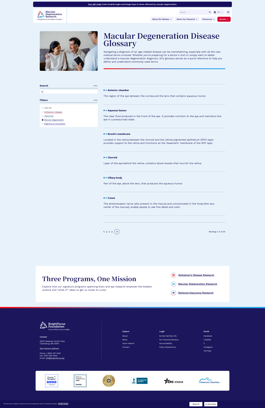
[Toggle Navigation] (228, 12)
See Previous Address (49, 348)
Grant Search (128, 343)
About (125, 336)
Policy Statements (167, 347)
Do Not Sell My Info (168, 336)
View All (48, 108)
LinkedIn (207, 340)
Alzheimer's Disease (53, 112)
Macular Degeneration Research (197, 283)
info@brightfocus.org (55, 358)
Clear (95, 86)
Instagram (208, 347)
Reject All (196, 404)
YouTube (207, 351)
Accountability (165, 343)
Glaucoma (48, 116)
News (124, 340)
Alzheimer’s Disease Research (196, 275)
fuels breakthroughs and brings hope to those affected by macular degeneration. (132, 4)
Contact (126, 347)
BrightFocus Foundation (54, 124)
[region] (132, 404)
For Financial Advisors (169, 340)
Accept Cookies (210, 404)
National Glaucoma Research (195, 292)
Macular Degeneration (54, 120)
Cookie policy (63, 403)
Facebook (208, 336)
